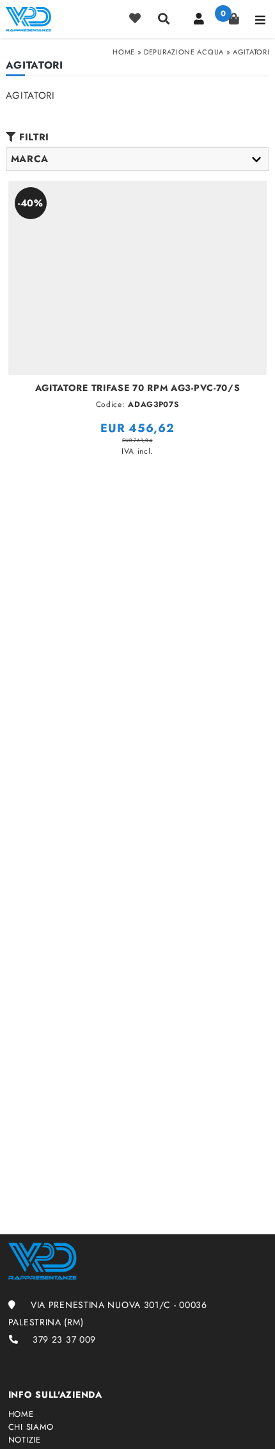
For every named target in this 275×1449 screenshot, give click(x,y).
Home (124, 52)
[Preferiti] (135, 18)
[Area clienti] (199, 18)
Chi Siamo (31, 1427)
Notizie (24, 1440)
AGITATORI (251, 52)
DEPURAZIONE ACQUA (184, 52)
